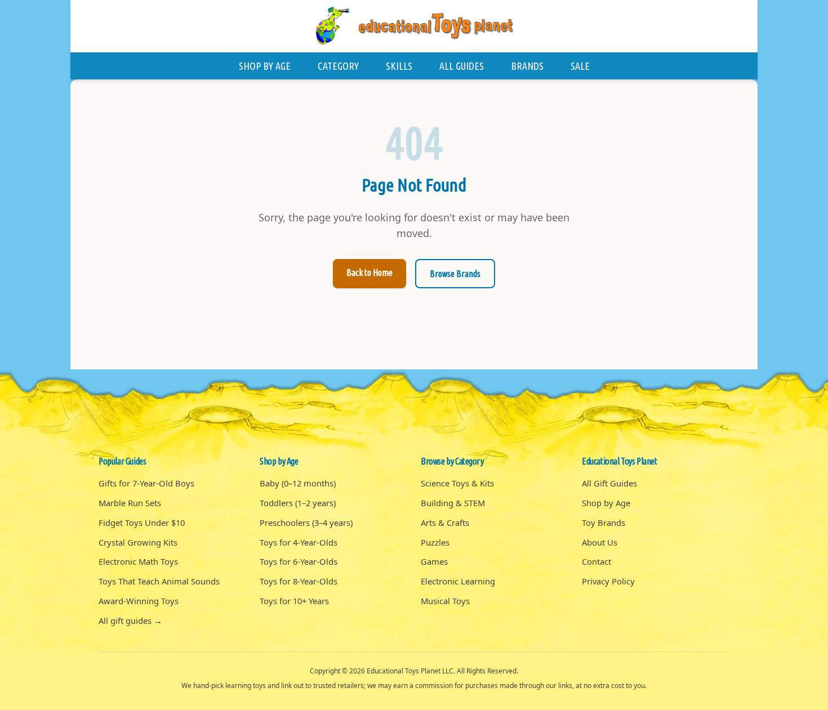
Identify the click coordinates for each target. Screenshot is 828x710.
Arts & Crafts (445, 522)
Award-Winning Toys (139, 600)
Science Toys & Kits (457, 483)
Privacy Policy (608, 581)
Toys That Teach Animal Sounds (159, 581)
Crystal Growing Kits (138, 542)
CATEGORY (338, 66)
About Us (599, 542)
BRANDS (527, 66)
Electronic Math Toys (138, 561)
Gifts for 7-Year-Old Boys (146, 483)
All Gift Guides (609, 483)
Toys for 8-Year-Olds (298, 581)
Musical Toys (445, 600)
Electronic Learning (458, 581)
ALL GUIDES (461, 66)
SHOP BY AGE (265, 66)
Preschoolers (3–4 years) (306, 522)
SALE (580, 66)
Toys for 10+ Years (294, 600)
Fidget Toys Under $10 (142, 522)
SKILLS (399, 66)
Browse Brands (455, 274)
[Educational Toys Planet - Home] (414, 26)
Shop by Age (606, 502)
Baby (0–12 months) (298, 483)
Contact (596, 561)
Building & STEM (453, 502)
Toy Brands (603, 522)
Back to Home (369, 272)
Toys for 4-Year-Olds (298, 542)
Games (434, 561)
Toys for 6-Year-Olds (298, 561)
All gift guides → (130, 620)
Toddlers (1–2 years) (298, 502)
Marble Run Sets (130, 502)
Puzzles (435, 542)
